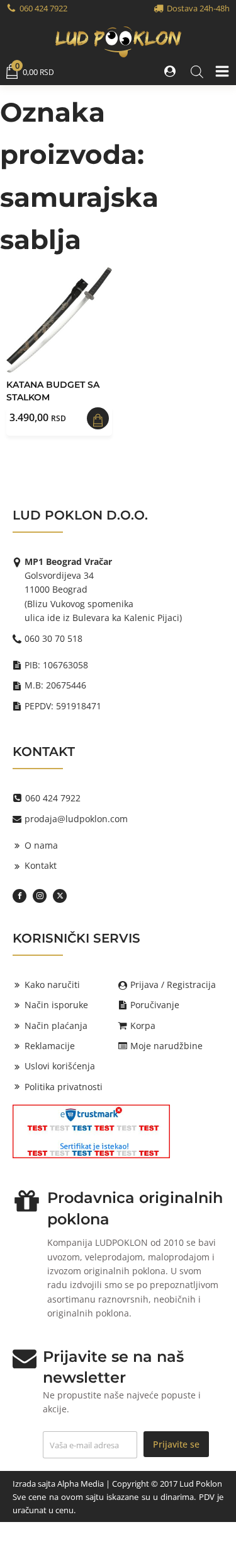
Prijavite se (176, 1444)
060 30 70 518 (53, 638)
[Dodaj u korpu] (98, 418)
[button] (171, 71)
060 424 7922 (43, 8)
